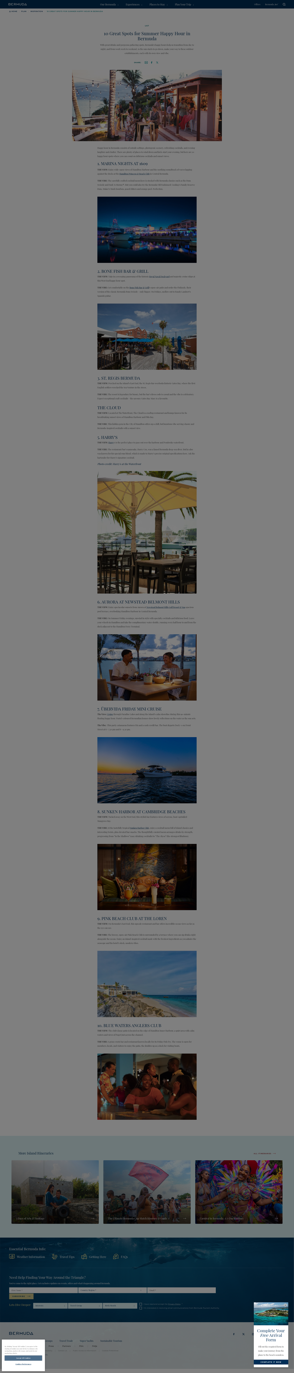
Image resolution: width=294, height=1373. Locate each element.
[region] (23, 1355)
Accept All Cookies (23, 1358)
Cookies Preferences (23, 1364)
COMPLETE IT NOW (271, 1362)
